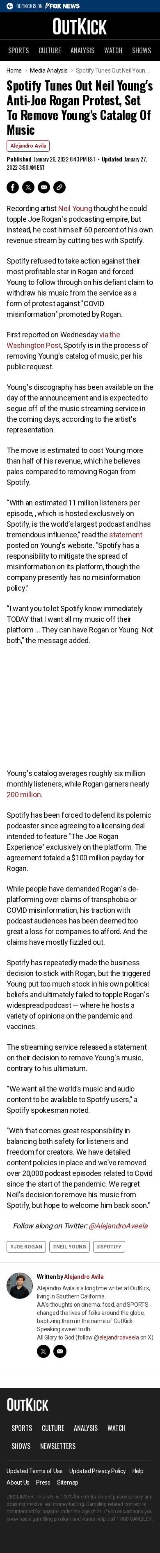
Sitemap (67, 1482)
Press (43, 1482)
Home (14, 70)
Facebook (13, 187)
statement (125, 534)
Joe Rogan (28, 1247)
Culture (50, 50)
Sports (18, 50)
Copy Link (59, 187)
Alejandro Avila (28, 146)
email (59, 1351)
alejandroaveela (119, 1337)
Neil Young (76, 208)
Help (138, 1471)
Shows (141, 50)
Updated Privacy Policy (97, 1471)
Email (44, 187)
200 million (24, 794)
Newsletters (57, 1446)
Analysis (82, 50)
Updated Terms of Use (35, 1471)
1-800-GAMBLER (134, 1519)
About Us (18, 1482)
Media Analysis (49, 70)
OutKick (80, 25)
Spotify (110, 1247)
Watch (113, 50)
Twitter (28, 187)
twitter (43, 1351)
